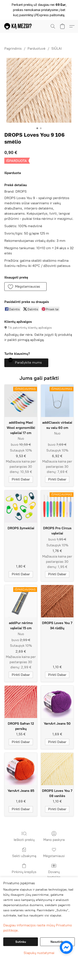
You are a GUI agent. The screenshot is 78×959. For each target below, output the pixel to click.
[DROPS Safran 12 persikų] (21, 702)
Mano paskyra (54, 840)
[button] (18, 26)
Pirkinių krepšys (24, 872)
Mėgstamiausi (54, 856)
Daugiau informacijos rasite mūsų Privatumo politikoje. (37, 927)
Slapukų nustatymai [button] (39, 953)
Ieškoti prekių (24, 840)
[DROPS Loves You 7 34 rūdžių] (57, 601)
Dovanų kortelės (53, 874)
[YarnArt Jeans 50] (57, 702)
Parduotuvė (37, 48)
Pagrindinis (13, 48)
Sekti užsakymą (24, 856)
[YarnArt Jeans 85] (21, 769)
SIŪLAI (56, 48)
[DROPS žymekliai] (21, 506)
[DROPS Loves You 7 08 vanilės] (57, 769)
